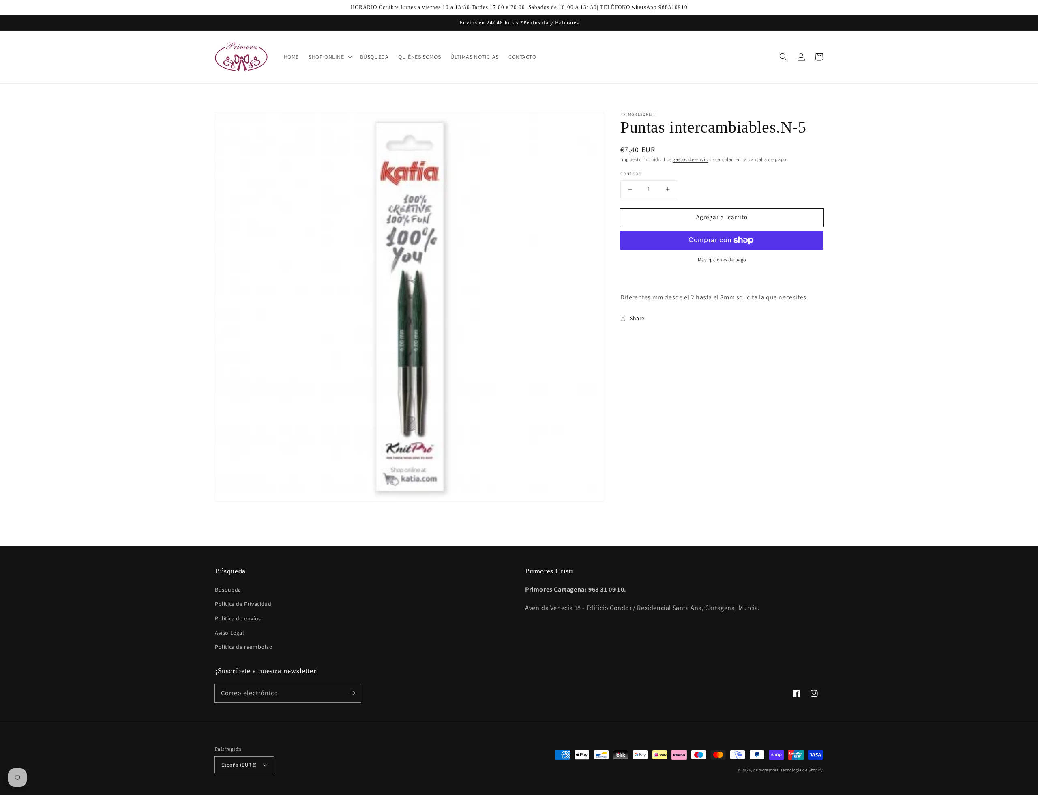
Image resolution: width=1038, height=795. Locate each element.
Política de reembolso (244, 647)
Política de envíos (238, 618)
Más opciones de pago (722, 259)
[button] (783, 57)
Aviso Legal (229, 632)
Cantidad (630, 173)
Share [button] (637, 318)
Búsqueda (228, 589)
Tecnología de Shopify (802, 770)
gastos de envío (690, 159)
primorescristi (766, 770)
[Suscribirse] (352, 693)
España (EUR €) (239, 764)
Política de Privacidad (243, 604)
